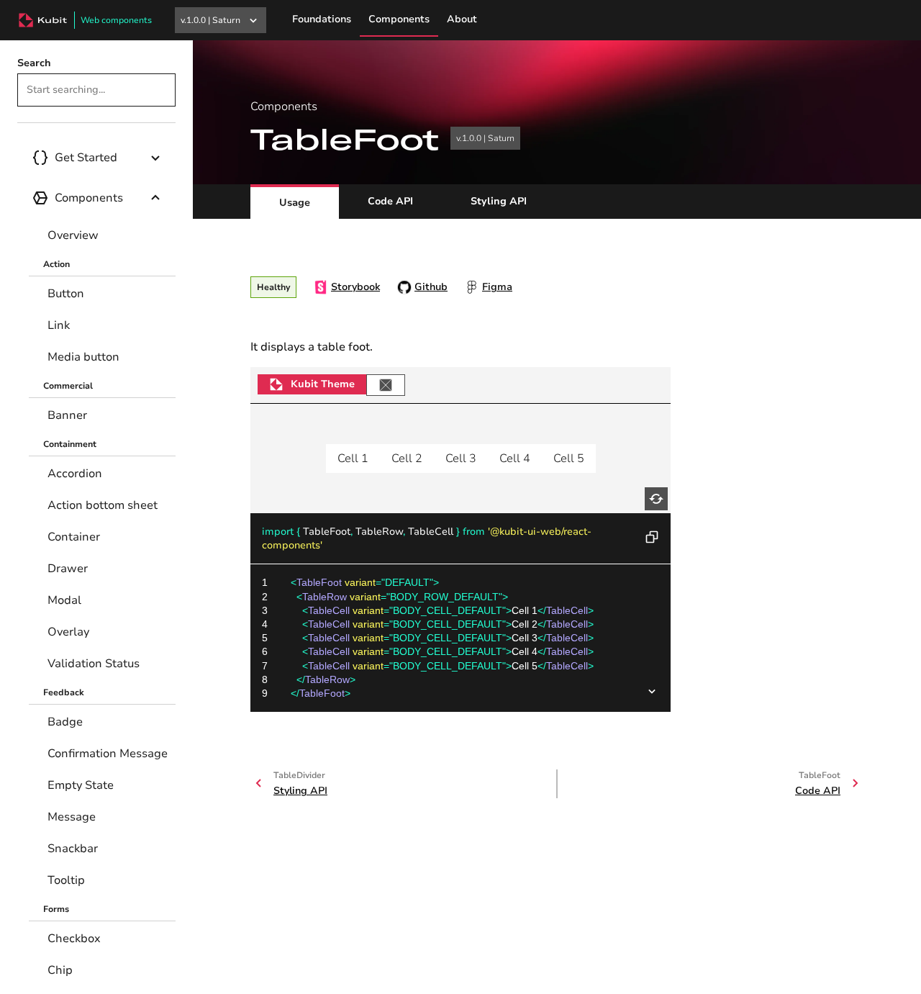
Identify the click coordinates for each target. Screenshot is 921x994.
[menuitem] (102, 235)
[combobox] (96, 90)
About (462, 19)
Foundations (321, 19)
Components (399, 19)
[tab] (294, 201)
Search (34, 63)
